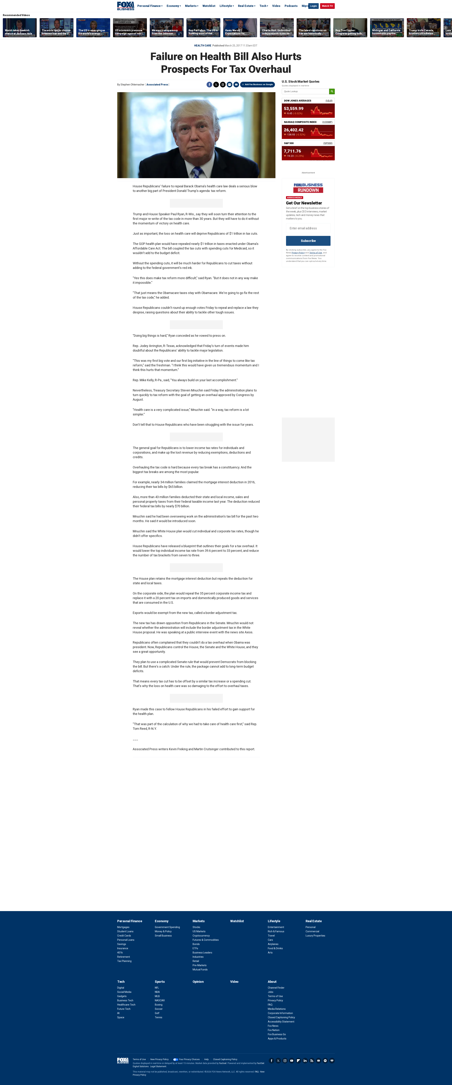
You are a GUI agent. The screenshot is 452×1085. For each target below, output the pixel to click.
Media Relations (277, 1008)
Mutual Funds (200, 969)
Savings (121, 944)
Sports (160, 981)
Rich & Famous (276, 931)
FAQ (270, 1004)
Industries (198, 956)
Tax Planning (124, 961)
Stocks (196, 927)
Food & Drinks (275, 948)
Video (276, 6)
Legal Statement (158, 1066)
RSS (312, 1060)
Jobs (270, 992)
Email (236, 84)
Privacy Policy (298, 253)
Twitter (216, 84)
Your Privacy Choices (189, 1059)
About (272, 981)
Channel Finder (276, 987)
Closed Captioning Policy (281, 1017)
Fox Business (125, 5)
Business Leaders (202, 952)
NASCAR (160, 1000)
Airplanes (273, 944)
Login (313, 6)
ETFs (195, 948)
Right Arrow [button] (445, 28)
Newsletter (318, 1060)
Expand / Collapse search (305, 6)
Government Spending (167, 927)
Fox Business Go (277, 1034)
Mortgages (123, 927)
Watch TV (327, 6)
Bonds (196, 944)
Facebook (209, 84)
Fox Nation (273, 1030)
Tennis (158, 1017)
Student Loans (125, 931)
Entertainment (276, 927)
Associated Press (157, 84)
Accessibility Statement (281, 1021)
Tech (263, 6)
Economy (173, 6)
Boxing (158, 1004)
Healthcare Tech (126, 1004)
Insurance (122, 948)
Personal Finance (149, 6)
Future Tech (123, 1008)
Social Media (124, 992)
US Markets (199, 931)
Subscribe (308, 241)
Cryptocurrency (201, 935)
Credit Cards (124, 935)
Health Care (202, 45)
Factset (223, 1063)
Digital (120, 987)
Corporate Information (280, 1013)
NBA (157, 992)
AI (118, 1013)
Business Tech (125, 1000)
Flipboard (298, 1060)
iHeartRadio (332, 1060)
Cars (270, 939)
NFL (157, 987)
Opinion (198, 981)
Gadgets (122, 996)
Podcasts (291, 6)
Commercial (312, 931)
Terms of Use (315, 253)
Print (229, 84)
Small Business (163, 935)
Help (206, 1059)
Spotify (325, 1060)
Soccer (159, 1008)
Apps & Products (277, 1038)
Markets (191, 6)
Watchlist (209, 6)
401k (120, 952)
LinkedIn (305, 1060)
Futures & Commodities (206, 939)
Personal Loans (125, 939)
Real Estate (246, 6)
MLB (157, 996)
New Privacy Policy (159, 1059)
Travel (271, 935)
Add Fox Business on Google (259, 84)
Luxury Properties (315, 935)
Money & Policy (163, 931)
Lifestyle (226, 6)
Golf (157, 1013)
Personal (311, 927)
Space (120, 1017)
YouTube (292, 1060)
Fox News (273, 1025)
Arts (270, 952)
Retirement (123, 956)
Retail (196, 961)
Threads (223, 84)
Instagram (285, 1060)
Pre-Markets (200, 965)
